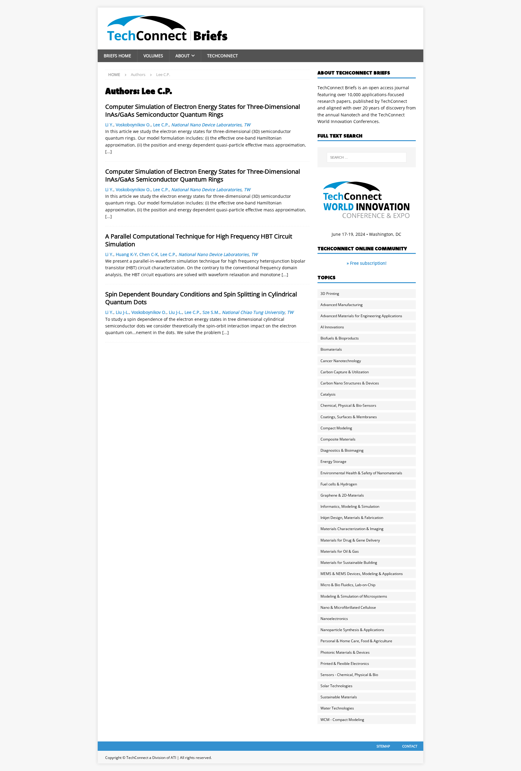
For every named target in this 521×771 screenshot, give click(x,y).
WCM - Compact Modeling (342, 719)
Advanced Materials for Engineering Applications (361, 315)
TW (247, 125)
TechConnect (222, 55)
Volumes (153, 55)
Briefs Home (117, 55)
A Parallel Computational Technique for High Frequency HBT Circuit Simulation (198, 240)
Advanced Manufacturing (341, 304)
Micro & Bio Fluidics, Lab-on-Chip (347, 584)
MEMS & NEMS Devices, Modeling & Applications (361, 573)
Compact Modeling (336, 428)
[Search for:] (366, 157)
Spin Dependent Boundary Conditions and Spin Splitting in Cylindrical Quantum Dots (201, 298)
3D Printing (329, 293)
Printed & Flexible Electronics (344, 663)
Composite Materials (337, 439)
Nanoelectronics (334, 618)
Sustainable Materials (338, 697)
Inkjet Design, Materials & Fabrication (351, 517)
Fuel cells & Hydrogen (338, 484)
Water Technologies (337, 708)
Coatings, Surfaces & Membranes (348, 416)
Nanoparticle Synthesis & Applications (352, 629)
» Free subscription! (367, 263)
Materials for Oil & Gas (339, 551)
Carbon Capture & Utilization (344, 371)
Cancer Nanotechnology (340, 360)
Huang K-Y (126, 254)
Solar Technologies (336, 685)
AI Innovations (332, 327)
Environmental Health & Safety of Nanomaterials (361, 473)
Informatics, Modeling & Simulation (349, 506)
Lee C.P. (161, 125)
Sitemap (383, 746)
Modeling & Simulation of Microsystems (353, 596)
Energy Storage (333, 461)
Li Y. (109, 125)
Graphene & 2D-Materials (342, 495)
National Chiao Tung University (253, 312)
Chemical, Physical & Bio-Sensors (348, 405)
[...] (108, 151)
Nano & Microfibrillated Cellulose (348, 607)
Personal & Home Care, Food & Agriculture (356, 640)
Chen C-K (148, 254)
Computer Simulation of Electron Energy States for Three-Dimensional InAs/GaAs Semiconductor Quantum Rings (202, 110)
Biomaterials (331, 349)
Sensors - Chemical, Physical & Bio (349, 674)
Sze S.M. (211, 312)
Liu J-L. (122, 312)
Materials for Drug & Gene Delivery (350, 540)
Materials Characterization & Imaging (352, 528)
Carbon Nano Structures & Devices (349, 383)
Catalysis (328, 394)
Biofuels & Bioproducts (339, 338)
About (182, 55)
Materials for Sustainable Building (348, 562)
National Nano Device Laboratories (206, 125)
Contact (409, 746)
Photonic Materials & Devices (345, 652)
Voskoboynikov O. (133, 125)
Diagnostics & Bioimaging (342, 450)
